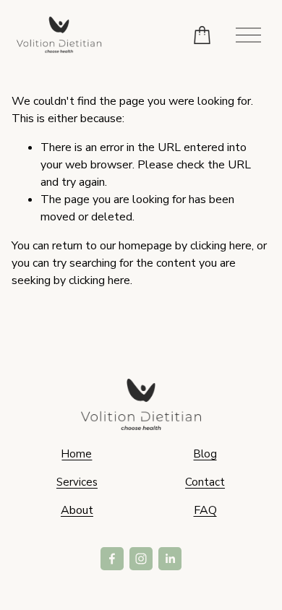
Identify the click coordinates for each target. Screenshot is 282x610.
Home (76, 454)
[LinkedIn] (169, 558)
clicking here (221, 246)
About (77, 510)
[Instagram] (141, 558)
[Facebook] (112, 558)
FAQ (205, 510)
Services (77, 482)
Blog (205, 454)
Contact (205, 482)
